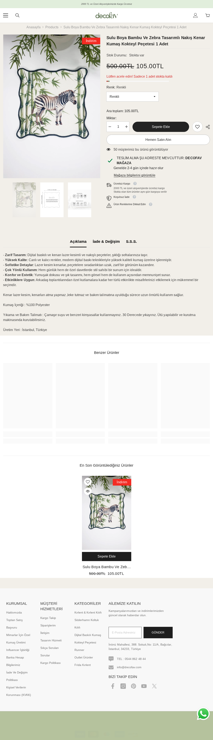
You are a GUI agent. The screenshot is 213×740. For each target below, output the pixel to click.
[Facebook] (113, 686)
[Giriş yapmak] (195, 15)
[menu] (5, 15)
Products (52, 27)
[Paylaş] (206, 127)
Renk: (116, 87)
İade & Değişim (106, 241)
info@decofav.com (129, 667)
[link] (197, 126)
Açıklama (78, 241)
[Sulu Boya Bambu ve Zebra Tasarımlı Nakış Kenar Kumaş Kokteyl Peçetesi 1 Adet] (106, 513)
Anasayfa (33, 27)
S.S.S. (131, 241)
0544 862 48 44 (135, 659)
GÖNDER (158, 632)
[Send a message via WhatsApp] (203, 713)
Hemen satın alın (158, 139)
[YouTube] (144, 686)
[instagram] (123, 686)
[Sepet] (207, 15)
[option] (51, 106)
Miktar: (111, 118)
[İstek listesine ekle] (88, 481)
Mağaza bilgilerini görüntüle (134, 175)
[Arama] (17, 15)
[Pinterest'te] (133, 686)
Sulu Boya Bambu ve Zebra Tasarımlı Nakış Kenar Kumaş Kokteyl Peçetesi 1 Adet (107, 567)
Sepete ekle (161, 127)
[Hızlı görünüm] (88, 491)
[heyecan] (154, 686)
